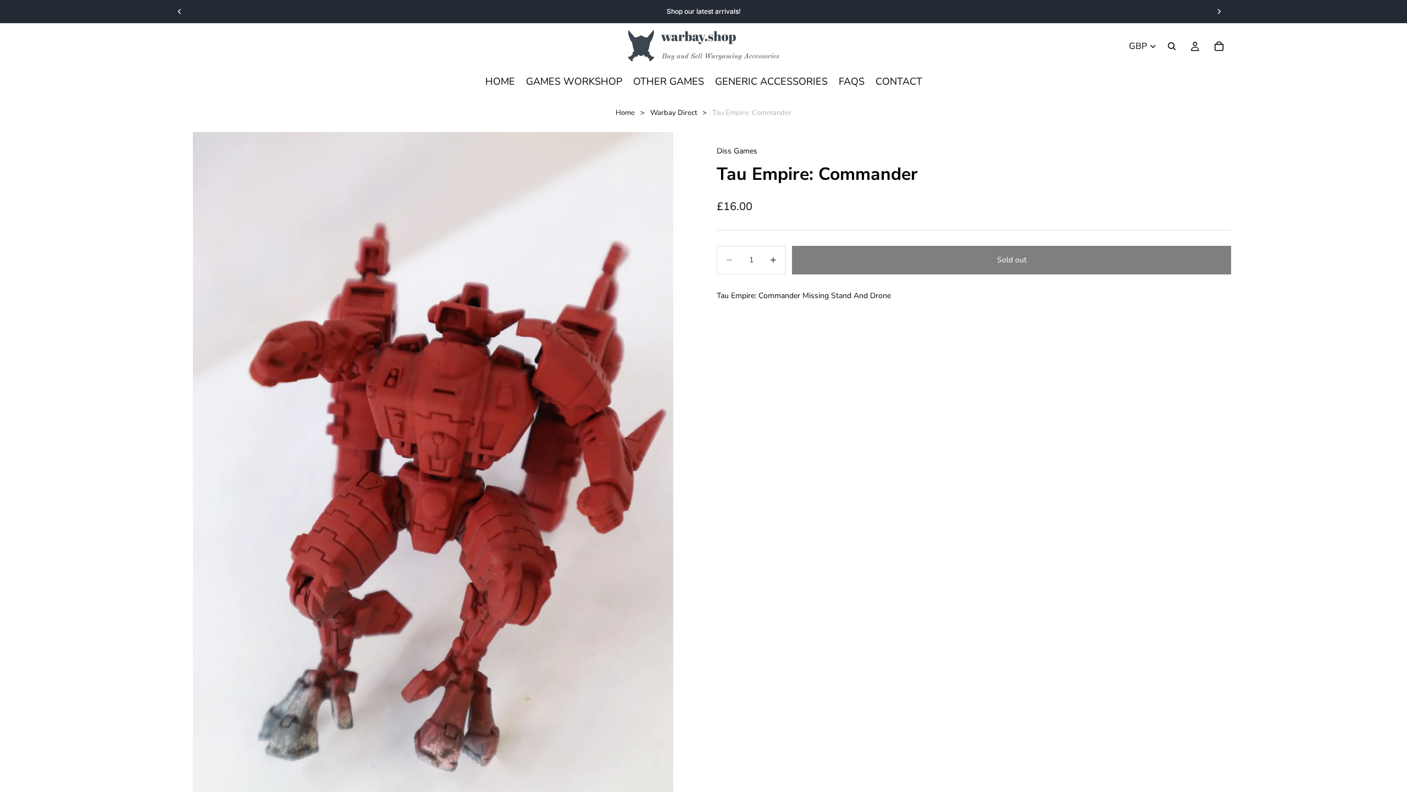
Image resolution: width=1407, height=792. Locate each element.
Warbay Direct (673, 113)
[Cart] (1219, 46)
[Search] (1172, 46)
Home (625, 113)
